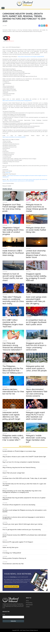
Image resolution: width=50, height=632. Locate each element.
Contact (28, 606)
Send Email (7, 172)
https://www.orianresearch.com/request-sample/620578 (31, 56)
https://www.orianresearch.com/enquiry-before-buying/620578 (17, 100)
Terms (27, 600)
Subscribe (13, 621)
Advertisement (29, 604)
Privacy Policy (29, 602)
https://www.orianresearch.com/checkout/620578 (14, 137)
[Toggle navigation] (3, 8)
